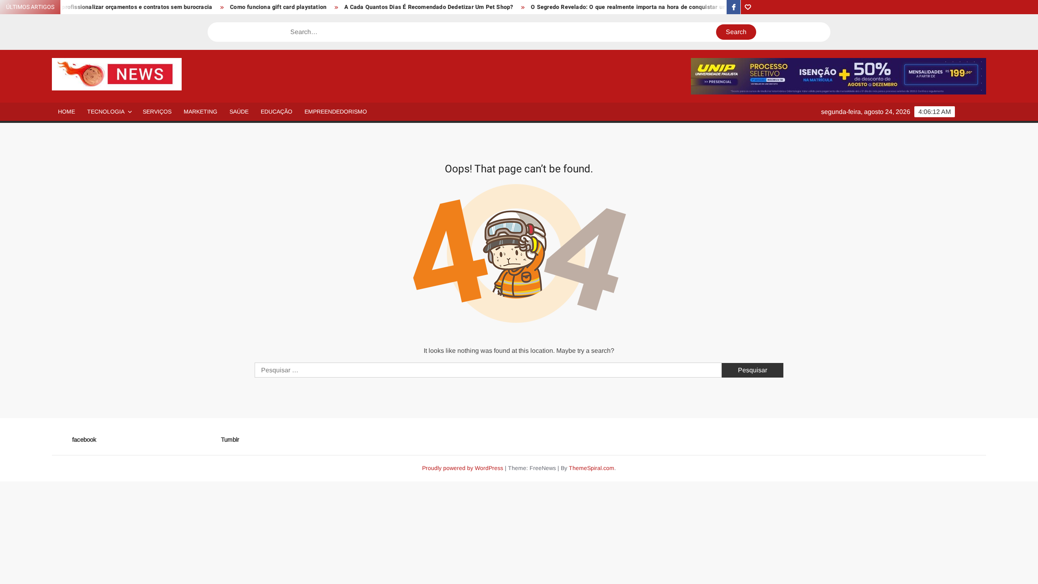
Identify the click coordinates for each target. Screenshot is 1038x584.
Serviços (157, 111)
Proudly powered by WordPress (462, 468)
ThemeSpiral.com (591, 468)
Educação (276, 111)
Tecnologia (105, 111)
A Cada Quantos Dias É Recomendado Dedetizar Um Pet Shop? (406, 7)
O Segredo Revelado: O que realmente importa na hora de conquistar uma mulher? (619, 7)
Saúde (239, 111)
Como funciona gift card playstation (255, 7)
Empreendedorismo (336, 111)
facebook (84, 439)
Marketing (200, 111)
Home (66, 111)
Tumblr (230, 439)
